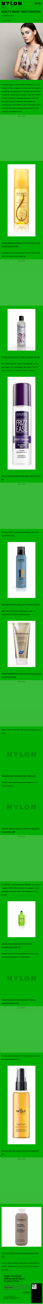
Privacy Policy (13, 1298)
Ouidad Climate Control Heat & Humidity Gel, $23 (21, 357)
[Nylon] (12, 3)
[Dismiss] (39, 1285)
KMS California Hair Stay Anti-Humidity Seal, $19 (21, 604)
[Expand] (33, 1285)
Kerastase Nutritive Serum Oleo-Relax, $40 (19, 776)
